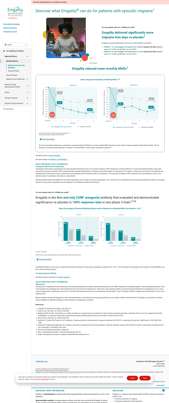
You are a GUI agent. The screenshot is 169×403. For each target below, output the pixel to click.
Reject (145, 378)
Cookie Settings (160, 385)
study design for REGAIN (47, 273)
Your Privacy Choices (159, 381)
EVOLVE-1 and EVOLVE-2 (59, 159)
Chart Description (48, 139)
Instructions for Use (10, 32)
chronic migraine (54, 155)
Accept (132, 378)
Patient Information (10, 28)
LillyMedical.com (41, 361)
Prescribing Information (11, 24)
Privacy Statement (42, 379)
